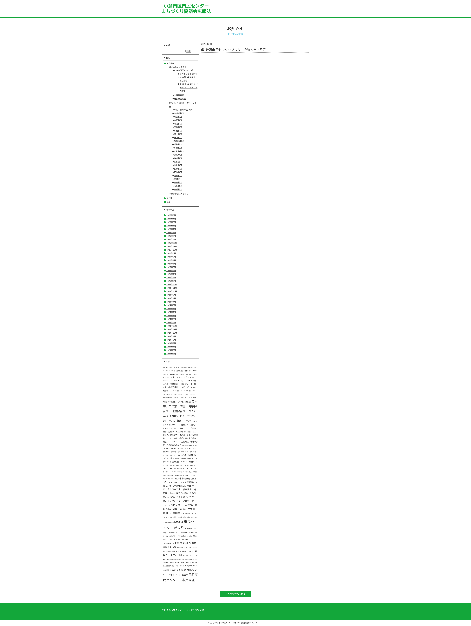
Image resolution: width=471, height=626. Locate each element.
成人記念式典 (171, 551)
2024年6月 (171, 305)
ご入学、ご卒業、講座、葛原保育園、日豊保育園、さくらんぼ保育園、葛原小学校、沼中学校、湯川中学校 (180, 411)
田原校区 (178, 168)
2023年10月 (171, 332)
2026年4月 (171, 229)
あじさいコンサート (169, 367)
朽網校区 (178, 147)
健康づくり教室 (179, 482)
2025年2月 (171, 277)
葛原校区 (178, 175)
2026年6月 (171, 222)
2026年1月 (171, 239)
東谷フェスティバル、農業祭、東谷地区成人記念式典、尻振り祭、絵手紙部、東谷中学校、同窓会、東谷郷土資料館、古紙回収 (180, 559)
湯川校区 (178, 165)
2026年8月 (171, 215)
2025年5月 (171, 267)
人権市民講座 (183, 478)
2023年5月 (171, 350)
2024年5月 (171, 308)
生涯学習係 (179, 95)
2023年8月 (171, 339)
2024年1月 (171, 322)
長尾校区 (178, 182)
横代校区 (178, 158)
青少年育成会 (180, 98)
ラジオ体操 (172, 478)
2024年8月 (171, 298)
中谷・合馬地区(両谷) (183, 109)
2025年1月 (171, 280)
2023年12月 (171, 325)
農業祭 (185, 575)
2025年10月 (171, 249)
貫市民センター (175, 575)
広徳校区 (178, 130)
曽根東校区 (179, 140)
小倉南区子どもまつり (184, 70)
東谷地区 (178, 154)
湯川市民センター (190, 565)
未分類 (169, 198)
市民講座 (188, 528)
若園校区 (178, 172)
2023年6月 (171, 346)
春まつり (178, 551)
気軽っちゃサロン (176, 566)
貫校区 (177, 178)
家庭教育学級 (169, 522)
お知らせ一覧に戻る (235, 593)
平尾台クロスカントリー (179, 193)
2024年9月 (171, 294)
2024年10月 (171, 291)
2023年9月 (171, 336)
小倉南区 (170, 63)
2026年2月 (171, 235)
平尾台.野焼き (182, 543)
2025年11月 (171, 246)
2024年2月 (171, 318)
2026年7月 (171, 218)
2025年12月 (171, 242)
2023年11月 (171, 329)
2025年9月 (171, 253)
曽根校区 (178, 144)
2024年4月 (171, 311)
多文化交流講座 (185, 513)
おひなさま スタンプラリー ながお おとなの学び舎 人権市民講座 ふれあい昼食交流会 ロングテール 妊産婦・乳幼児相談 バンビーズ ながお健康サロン (181, 384)
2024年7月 (171, 301)
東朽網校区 (179, 151)
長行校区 (178, 185)
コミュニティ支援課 (177, 66)
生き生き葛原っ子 (172, 569)
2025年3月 (171, 273)
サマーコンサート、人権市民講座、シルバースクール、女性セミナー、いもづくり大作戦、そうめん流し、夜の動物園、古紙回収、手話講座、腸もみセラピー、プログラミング (180, 472)
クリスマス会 (191, 465)
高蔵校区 (178, 189)
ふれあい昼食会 (187, 455)
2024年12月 (171, 284)
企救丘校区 (179, 113)
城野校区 (178, 123)
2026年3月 (171, 232)
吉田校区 (178, 120)
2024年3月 (171, 315)
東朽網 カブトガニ (188, 551)
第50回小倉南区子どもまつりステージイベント (188, 87)
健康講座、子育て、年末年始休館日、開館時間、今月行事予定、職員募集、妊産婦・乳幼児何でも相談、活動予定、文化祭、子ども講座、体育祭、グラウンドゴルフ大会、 (180, 491)
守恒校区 (178, 127)
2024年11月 (171, 287)
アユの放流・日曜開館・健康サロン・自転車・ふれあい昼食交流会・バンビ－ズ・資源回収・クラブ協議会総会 (180, 462)
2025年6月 (171, 263)
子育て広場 (173, 517)
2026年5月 (171, 225)
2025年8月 (171, 256)
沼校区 (177, 161)
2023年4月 (171, 353)
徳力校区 (178, 134)
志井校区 (178, 137)
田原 (168, 201)
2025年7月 (171, 260)
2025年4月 (171, 270)
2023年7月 (171, 343)
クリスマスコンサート (179, 465)
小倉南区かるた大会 (188, 73)
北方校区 (178, 116)
